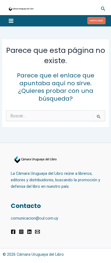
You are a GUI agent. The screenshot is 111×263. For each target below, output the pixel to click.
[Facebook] (13, 231)
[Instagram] (21, 231)
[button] (103, 8)
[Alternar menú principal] (11, 20)
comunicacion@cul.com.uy (34, 218)
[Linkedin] (29, 231)
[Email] (37, 231)
